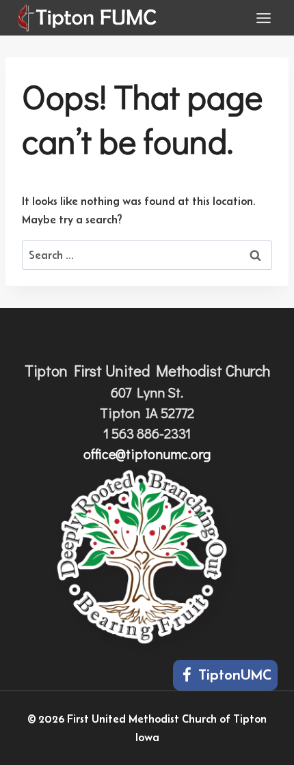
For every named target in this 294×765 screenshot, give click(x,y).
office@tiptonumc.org (147, 453)
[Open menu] (263, 17)
